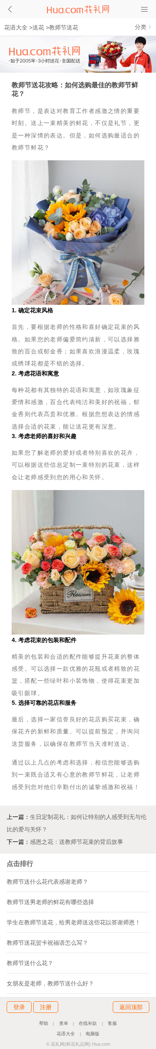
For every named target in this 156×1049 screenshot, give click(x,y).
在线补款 (88, 1023)
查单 (63, 1023)
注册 (46, 1007)
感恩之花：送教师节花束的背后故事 (76, 841)
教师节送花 (63, 27)
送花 (38, 27)
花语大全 (15, 27)
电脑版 (92, 1033)
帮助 (43, 1023)
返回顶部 (131, 1007)
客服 (112, 1023)
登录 (19, 1007)
